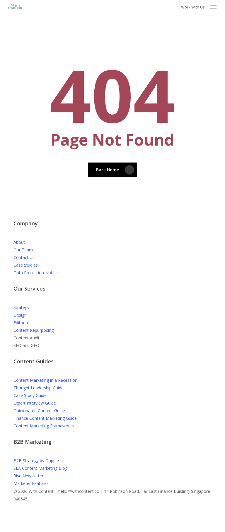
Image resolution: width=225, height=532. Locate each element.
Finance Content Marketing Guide (45, 418)
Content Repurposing (33, 330)
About (19, 242)
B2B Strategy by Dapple (36, 460)
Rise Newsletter (28, 476)
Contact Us (24, 257)
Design (20, 315)
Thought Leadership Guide (38, 388)
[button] (213, 7)
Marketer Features (31, 483)
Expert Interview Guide (34, 403)
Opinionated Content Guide (39, 410)
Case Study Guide (30, 395)
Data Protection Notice (35, 272)
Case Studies (25, 265)
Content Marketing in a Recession (45, 380)
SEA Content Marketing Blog (40, 468)
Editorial (21, 322)
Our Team (23, 250)
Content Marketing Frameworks (43, 426)
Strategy (21, 307)
